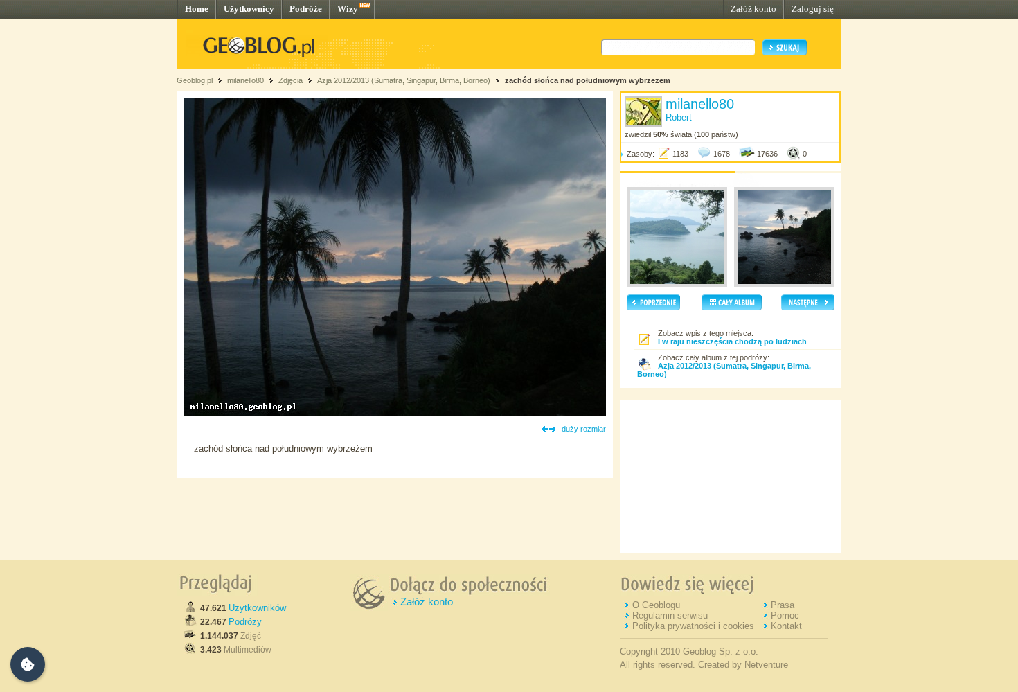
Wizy (347, 8)
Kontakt (786, 626)
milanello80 (245, 80)
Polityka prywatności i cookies (693, 626)
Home (196, 8)
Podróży (245, 621)
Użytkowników (257, 608)
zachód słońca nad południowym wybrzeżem (587, 80)
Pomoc (785, 615)
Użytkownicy (249, 8)
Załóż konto (753, 8)
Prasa (782, 605)
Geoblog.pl (195, 80)
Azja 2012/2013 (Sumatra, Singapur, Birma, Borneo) (403, 80)
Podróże (305, 8)
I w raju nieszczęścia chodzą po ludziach (732, 341)
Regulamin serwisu (670, 615)
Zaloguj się (813, 8)
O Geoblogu (656, 605)
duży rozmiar (584, 429)
